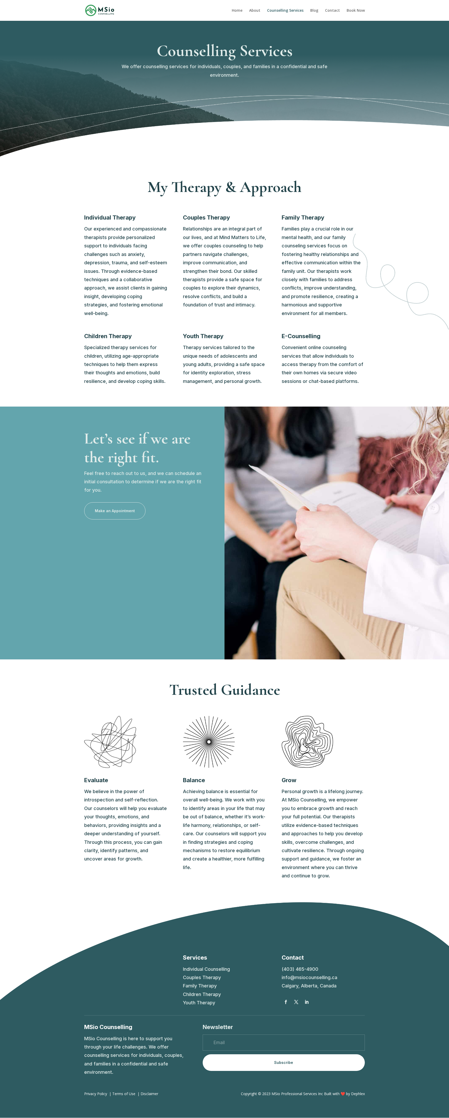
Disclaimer (149, 1093)
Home (237, 11)
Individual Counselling (206, 969)
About (254, 11)
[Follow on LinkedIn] (306, 1002)
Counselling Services (285, 11)
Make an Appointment (115, 511)
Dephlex (358, 1093)
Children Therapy (202, 994)
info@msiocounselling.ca (309, 977)
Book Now (356, 11)
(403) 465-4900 (300, 969)
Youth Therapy (199, 1002)
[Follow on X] (296, 1002)
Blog (314, 11)
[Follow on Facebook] (286, 1002)
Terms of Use (123, 1093)
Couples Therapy (202, 977)
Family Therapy (200, 985)
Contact (332, 11)
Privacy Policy (95, 1093)
